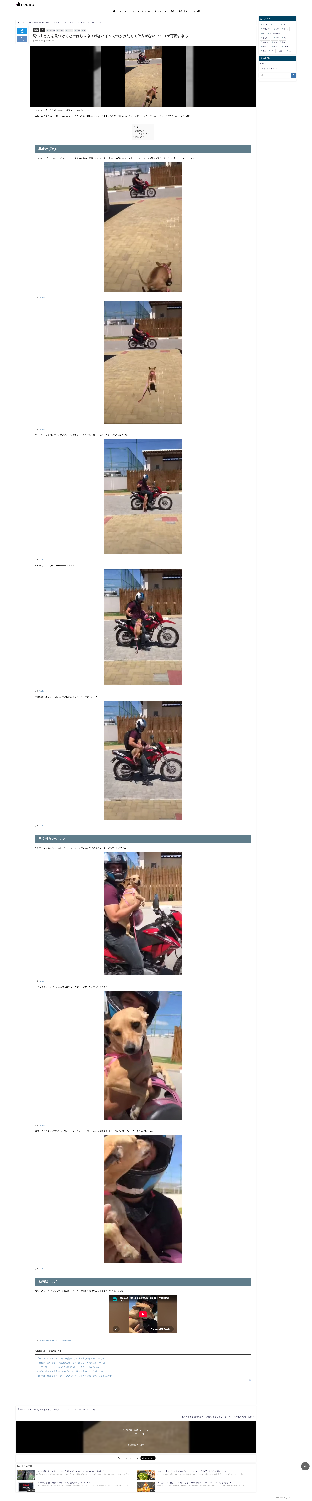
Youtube (266, 42)
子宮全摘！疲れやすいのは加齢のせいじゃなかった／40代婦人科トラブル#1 (72, 1363)
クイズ (275, 24)
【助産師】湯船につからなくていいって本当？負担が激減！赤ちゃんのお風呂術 (74, 1376)
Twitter (286, 46)
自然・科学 (183, 11)
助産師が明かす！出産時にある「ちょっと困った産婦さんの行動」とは (70, 1371)
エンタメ (123, 11)
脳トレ (281, 51)
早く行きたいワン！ (143, 134)
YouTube (42, 297)
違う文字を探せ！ (276, 33)
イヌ (272, 51)
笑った (265, 24)
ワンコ (70, 30)
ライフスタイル (160, 11)
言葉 (283, 24)
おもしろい (266, 38)
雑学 (113, 11)
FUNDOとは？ (266, 63)
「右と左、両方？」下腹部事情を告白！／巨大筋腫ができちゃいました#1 (71, 1358)
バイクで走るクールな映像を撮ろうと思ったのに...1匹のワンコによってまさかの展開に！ (59, 1409)
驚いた (286, 29)
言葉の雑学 (266, 29)
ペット (61, 30)
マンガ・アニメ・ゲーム (140, 11)
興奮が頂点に (140, 131)
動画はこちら (140, 137)
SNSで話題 (196, 11)
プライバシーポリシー (268, 69)
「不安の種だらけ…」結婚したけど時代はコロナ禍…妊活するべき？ (69, 1367)
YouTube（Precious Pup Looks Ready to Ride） (55, 1340)
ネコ (275, 42)
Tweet (22, 32)
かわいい (51, 30)
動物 (172, 11)
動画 (78, 30)
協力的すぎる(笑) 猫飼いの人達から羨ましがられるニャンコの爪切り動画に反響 (217, 1417)
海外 (285, 38)
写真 (283, 42)
